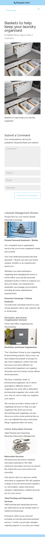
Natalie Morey (13, 35)
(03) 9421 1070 (23, 2)
